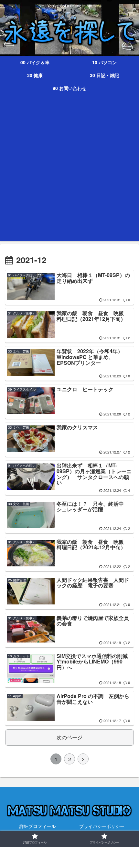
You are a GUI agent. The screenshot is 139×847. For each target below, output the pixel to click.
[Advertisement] (69, 171)
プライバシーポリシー (101, 826)
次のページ (69, 737)
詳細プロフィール (37, 826)
